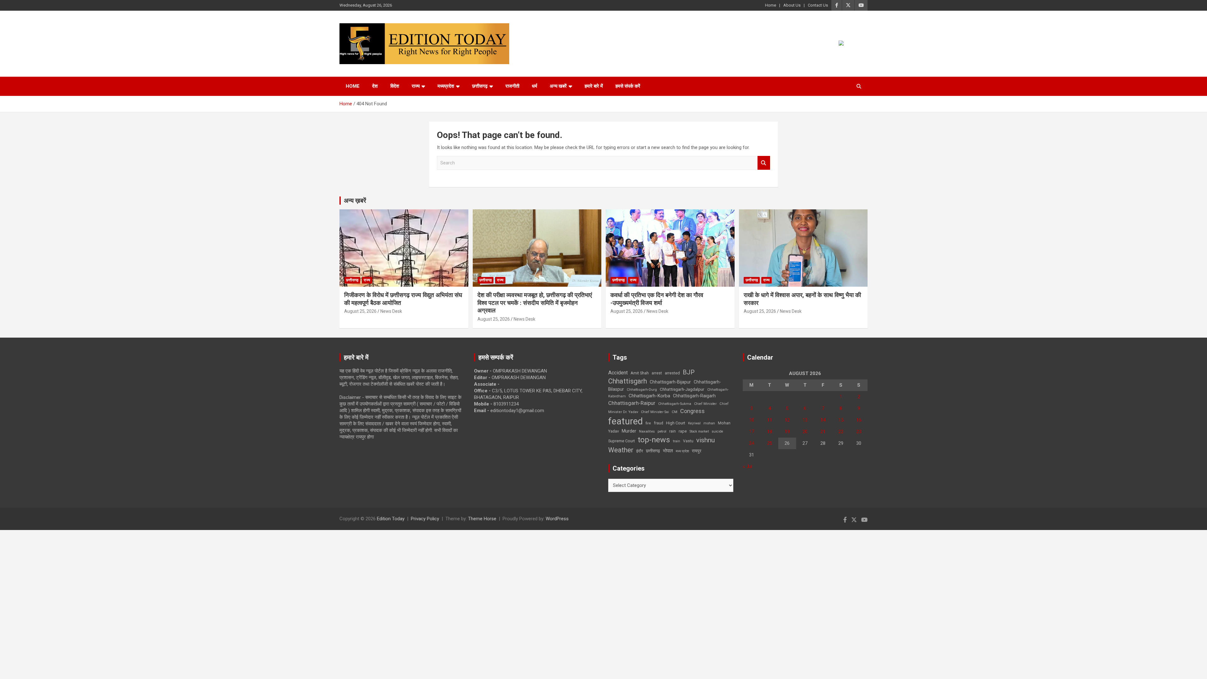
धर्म (534, 86)
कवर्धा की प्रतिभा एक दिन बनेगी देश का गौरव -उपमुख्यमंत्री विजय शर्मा (656, 298)
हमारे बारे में (594, 86)
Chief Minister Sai (655, 412)
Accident (618, 373)
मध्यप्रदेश (446, 86)
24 (751, 443)
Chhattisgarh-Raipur (631, 403)
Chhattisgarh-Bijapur (670, 381)
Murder (629, 431)
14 (822, 420)
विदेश (394, 86)
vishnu (705, 440)
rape (683, 431)
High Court (675, 423)
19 (787, 431)
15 (840, 420)
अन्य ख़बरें (355, 200)
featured (625, 421)
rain (672, 431)
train (676, 441)
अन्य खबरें (558, 86)
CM (674, 412)
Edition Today (391, 519)
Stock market (699, 431)
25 (769, 443)
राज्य (416, 86)
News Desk (391, 311)
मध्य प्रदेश (682, 451)
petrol (662, 431)
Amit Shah (640, 373)
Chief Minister (705, 404)
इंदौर (639, 451)
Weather (620, 450)
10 (751, 420)
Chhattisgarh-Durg (642, 389)
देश (375, 86)
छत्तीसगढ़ (653, 450)
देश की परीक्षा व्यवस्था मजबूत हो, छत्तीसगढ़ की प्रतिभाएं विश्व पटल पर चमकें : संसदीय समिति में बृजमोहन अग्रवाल (534, 302)
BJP (689, 372)
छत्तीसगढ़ (480, 86)
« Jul (747, 466)
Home (770, 5)
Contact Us (818, 5)
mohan (709, 423)
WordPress (557, 519)
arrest (657, 373)
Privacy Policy (425, 519)
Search (764, 163)
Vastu (688, 441)
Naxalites (647, 431)
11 (769, 420)
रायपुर (696, 450)
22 (840, 431)
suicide (717, 431)
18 (769, 431)
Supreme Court (621, 441)
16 (858, 420)
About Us (792, 5)
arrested (672, 373)
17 (751, 431)
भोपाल (668, 451)
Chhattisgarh (627, 381)
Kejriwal (694, 423)
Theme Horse (482, 519)
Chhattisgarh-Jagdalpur (682, 389)
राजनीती (512, 86)
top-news (654, 439)
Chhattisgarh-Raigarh (694, 395)
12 (787, 420)
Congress (692, 411)
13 (804, 420)
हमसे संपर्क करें (627, 86)
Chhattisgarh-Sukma (674, 404)
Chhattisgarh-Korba (649, 396)
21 (822, 431)
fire (648, 423)
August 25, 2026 (360, 311)
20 (804, 431)
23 (858, 431)
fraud (658, 423)
